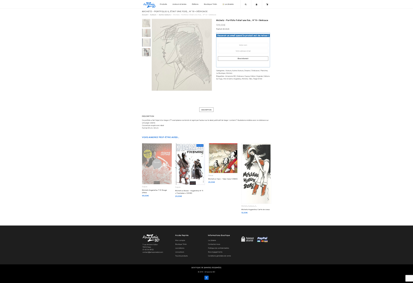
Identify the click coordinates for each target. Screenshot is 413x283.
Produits (163, 4)
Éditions (195, 4)
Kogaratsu (237, 79)
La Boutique (220, 73)
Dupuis (247, 76)
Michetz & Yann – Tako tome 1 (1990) (223, 179)
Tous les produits (181, 256)
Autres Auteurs (165, 15)
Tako (250, 79)
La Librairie (229, 4)
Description (206, 110)
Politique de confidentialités (218, 248)
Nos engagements (215, 252)
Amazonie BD (230, 76)
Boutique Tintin (210, 4)
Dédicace (240, 76)
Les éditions (179, 248)
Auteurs (153, 15)
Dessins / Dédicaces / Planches (256, 71)
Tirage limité (257, 79)
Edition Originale (256, 76)
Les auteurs (179, 252)
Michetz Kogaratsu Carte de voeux (255, 209)
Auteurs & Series (179, 4)
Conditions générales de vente (219, 256)
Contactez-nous (214, 244)
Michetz (229, 73)
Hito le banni (228, 79)
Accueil (145, 15)
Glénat (210, 175)
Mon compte (180, 240)
